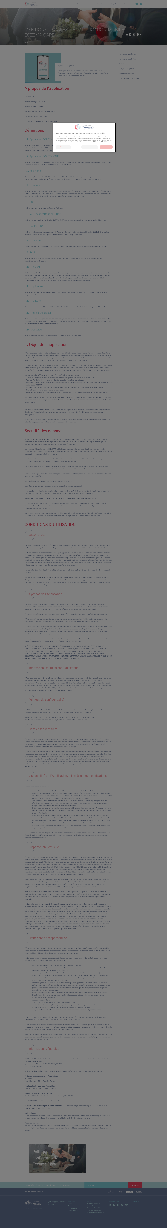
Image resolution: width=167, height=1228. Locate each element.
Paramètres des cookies (63, 147)
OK (106, 147)
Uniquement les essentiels (89, 147)
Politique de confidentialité (100, 141)
